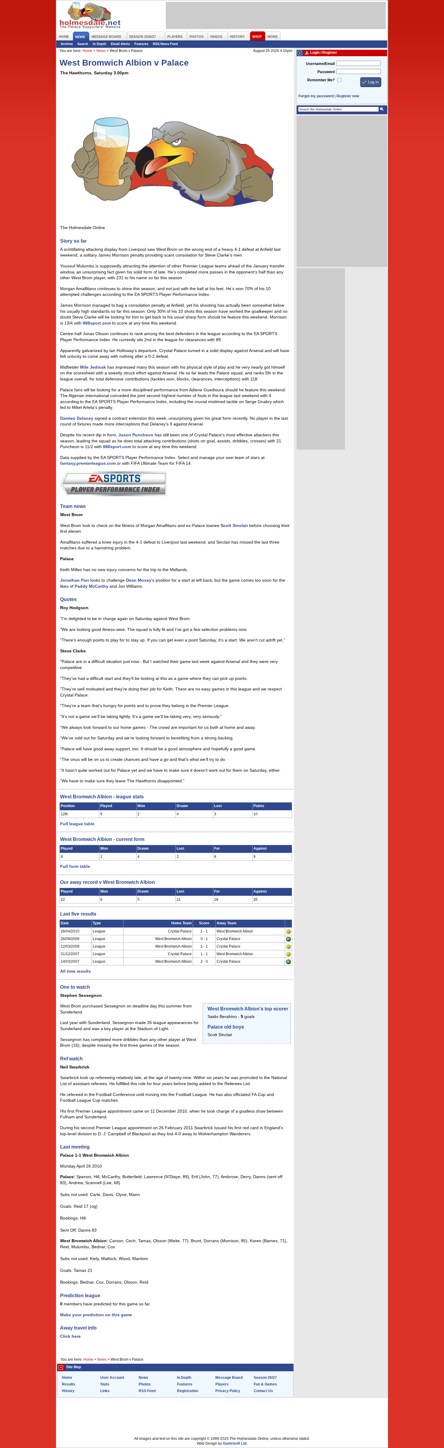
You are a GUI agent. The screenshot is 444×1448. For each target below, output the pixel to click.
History (68, 1391)
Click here (70, 1336)
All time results (75, 971)
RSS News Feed (165, 44)
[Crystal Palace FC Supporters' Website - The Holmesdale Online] (90, 16)
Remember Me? (321, 80)
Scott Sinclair (234, 525)
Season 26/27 (265, 1377)
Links (105, 1391)
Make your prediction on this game (96, 1314)
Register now (347, 96)
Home (87, 51)
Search (82, 44)
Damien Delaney (76, 418)
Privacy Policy (227, 1391)
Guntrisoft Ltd (234, 1443)
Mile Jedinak (93, 367)
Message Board (229, 1377)
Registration (187, 1391)
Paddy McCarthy (91, 586)
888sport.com (97, 323)
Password (326, 72)
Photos (145, 1384)
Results (68, 1384)
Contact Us (263, 1391)
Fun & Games (265, 1384)
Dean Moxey (138, 580)
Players (222, 1384)
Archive (67, 44)
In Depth (99, 44)
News (101, 51)
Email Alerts (120, 44)
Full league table (77, 823)
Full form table (75, 866)
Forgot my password (316, 96)
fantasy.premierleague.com (88, 463)
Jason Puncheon (135, 434)
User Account (112, 1377)
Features (141, 44)
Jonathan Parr (74, 580)
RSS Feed (147, 1391)
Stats (104, 1384)
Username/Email (320, 64)
